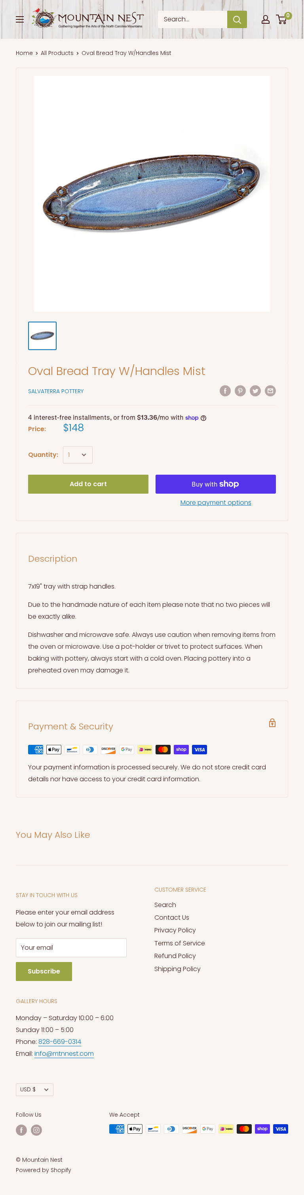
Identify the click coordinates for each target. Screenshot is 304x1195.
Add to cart (88, 484)
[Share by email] (270, 390)
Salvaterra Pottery (56, 391)
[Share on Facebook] (225, 390)
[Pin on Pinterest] (240, 390)
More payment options (215, 502)
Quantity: (43, 454)
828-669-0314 (59, 1041)
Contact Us (171, 917)
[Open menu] (20, 19)
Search (165, 904)
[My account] (266, 19)
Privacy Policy (175, 930)
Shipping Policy (177, 968)
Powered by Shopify (43, 1170)
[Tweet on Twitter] (255, 390)
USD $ (28, 1089)
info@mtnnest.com (64, 1053)
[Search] (237, 19)
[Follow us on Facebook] (21, 1129)
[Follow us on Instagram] (36, 1129)
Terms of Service (179, 943)
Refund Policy (175, 955)
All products (57, 53)
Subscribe (44, 971)
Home (24, 53)
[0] (282, 19)
